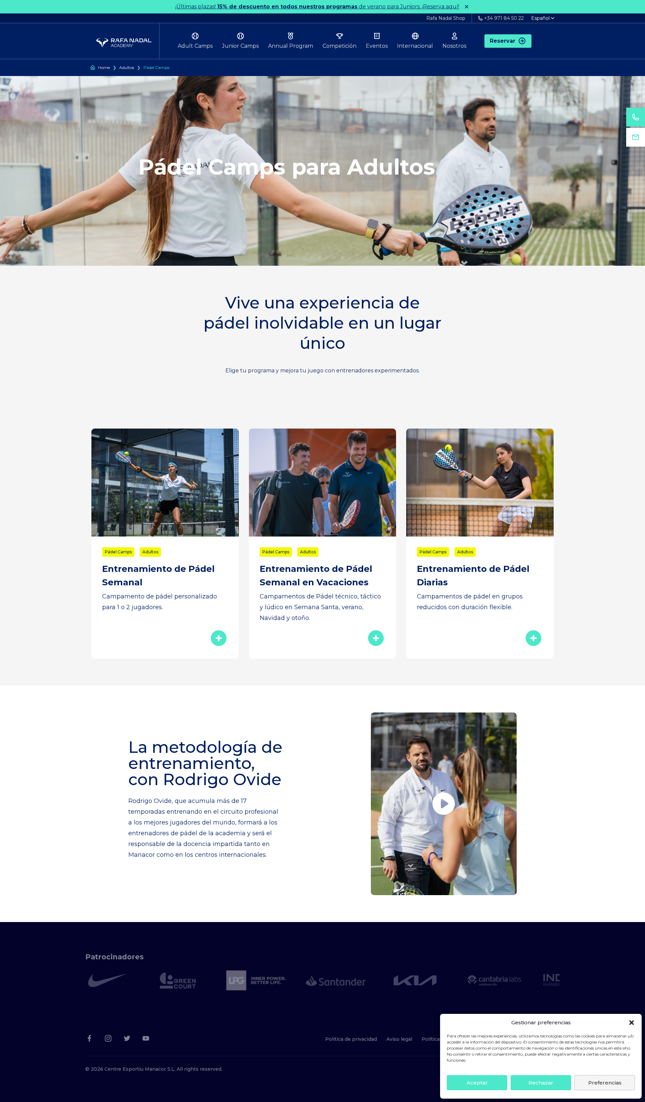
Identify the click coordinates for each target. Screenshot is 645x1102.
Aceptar (477, 1082)
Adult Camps (195, 46)
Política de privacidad (351, 1039)
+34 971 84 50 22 (504, 18)
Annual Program (290, 46)
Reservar (502, 41)
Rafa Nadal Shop (445, 18)
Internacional (415, 46)
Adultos (126, 67)
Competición (339, 46)
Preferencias (604, 1082)
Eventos (377, 46)
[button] (631, 1022)
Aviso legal (399, 1039)
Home (104, 67)
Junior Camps (240, 46)
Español (540, 18)
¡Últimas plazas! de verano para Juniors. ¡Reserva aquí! (317, 6)
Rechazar (540, 1082)
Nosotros (454, 46)
